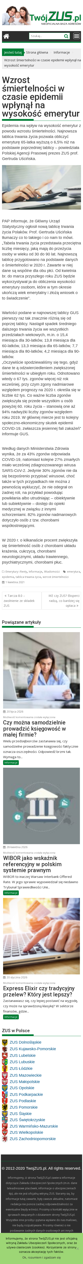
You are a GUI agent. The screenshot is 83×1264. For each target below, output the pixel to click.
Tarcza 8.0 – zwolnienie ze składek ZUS (19, 601)
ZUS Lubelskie (23, 1056)
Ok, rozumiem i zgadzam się (41, 1257)
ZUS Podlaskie (23, 1101)
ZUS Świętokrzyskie (27, 1120)
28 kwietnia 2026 (16, 847)
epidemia (8, 577)
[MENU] (76, 36)
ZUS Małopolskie (25, 1082)
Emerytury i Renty (16, 571)
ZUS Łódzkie (21, 1069)
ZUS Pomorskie (24, 1107)
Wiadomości (52, 571)
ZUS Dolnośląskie (25, 1042)
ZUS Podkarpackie (26, 1094)
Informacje (35, 571)
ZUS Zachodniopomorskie (33, 1139)
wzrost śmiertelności (56, 577)
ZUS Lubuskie (22, 1062)
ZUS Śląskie (21, 1114)
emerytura (73, 571)
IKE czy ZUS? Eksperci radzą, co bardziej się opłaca (63, 601)
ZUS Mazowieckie (26, 1075)
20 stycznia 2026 (16, 977)
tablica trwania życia (28, 577)
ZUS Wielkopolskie (26, 1132)
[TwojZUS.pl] (6, 35)
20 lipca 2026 (14, 711)
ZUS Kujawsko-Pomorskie (33, 1049)
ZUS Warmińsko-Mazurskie (34, 1126)
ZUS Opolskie (22, 1088)
